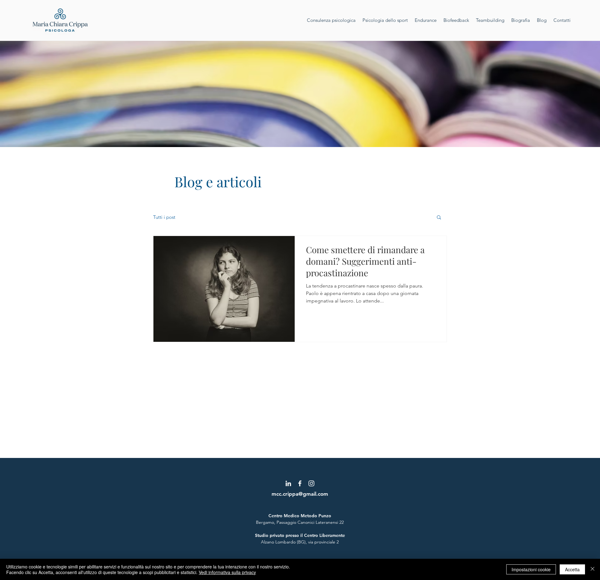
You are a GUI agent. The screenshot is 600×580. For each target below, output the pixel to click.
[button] (439, 217)
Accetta (572, 569)
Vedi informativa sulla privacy (227, 572)
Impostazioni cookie (531, 569)
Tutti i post (164, 217)
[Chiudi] (592, 569)
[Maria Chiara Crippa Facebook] (300, 483)
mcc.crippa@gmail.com (300, 494)
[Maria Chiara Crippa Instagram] (311, 483)
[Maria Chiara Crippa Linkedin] (288, 483)
